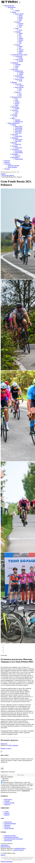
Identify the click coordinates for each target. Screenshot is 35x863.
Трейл (17, 28)
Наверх (3, 855)
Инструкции (8, 840)
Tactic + (21, 25)
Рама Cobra (18, 147)
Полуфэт (17, 22)
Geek (16, 100)
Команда (7, 814)
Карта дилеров (12, 167)
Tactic (20, 30)
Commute (18, 64)
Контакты (7, 804)
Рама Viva (18, 144)
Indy (20, 35)
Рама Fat (17, 155)
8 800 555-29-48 (5, 846)
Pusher (21, 58)
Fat (16, 116)
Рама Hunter (18, 128)
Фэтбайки (14, 115)
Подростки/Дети (16, 97)
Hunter (21, 33)
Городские (14, 69)
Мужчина (6, 780)
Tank (20, 27)
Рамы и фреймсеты (14, 123)
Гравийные (14, 62)
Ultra (20, 20)
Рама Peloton (19, 159)
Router (21, 18)
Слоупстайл (18, 56)
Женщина (6, 778)
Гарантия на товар (10, 835)
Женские (14, 82)
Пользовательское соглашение (13, 839)
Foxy (16, 98)
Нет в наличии (13, 745)
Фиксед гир (18, 79)
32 (12, 9)
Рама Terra (18, 141)
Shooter (21, 61)
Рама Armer (18, 126)
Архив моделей (9, 828)
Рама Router (18, 129)
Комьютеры (18, 76)
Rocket (17, 103)
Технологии (8, 822)
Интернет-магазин (13, 165)
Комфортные (19, 71)
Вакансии (7, 825)
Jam (16, 113)
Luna (20, 36)
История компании (10, 823)
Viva (20, 43)
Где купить (7, 164)
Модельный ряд (9, 5)
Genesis (17, 10)
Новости (7, 162)
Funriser (21, 23)
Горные (13, 12)
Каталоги (7, 160)
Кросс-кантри (19, 14)
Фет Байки (14, 154)
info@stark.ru (5, 845)
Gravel (17, 66)
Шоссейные (15, 107)
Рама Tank (18, 133)
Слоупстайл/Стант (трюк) (19, 54)
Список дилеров (9, 802)
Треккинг (18, 31)
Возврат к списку (6, 748)
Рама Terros (18, 136)
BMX (13, 118)
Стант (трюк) (19, 59)
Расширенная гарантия (11, 837)
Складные (14, 110)
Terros (20, 80)
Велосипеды (12, 7)
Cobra (17, 111)
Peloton (17, 108)
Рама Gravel (18, 139)
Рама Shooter (19, 152)
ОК (2, 768)
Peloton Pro (4, 743)
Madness (17, 120)
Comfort (21, 72)
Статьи (6, 811)
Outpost (21, 38)
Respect (21, 40)
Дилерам (7, 169)
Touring (21, 74)
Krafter (21, 17)
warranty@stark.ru (18, 850)
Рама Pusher (18, 151)
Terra (16, 67)
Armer (20, 15)
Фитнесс (17, 45)
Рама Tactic (18, 131)
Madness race (19, 121)
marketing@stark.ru (20, 848)
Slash (20, 41)
